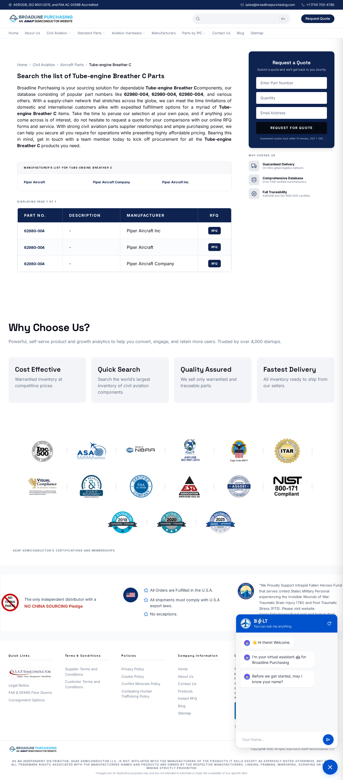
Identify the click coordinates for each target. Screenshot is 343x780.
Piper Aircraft (34, 182)
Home (13, 33)
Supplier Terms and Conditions (81, 671)
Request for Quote (291, 128)
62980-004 (34, 231)
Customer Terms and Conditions (82, 684)
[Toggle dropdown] (69, 33)
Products (185, 691)
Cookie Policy (132, 676)
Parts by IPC (192, 33)
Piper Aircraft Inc (175, 182)
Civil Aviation (57, 33)
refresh (329, 623)
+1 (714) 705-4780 (320, 5)
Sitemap (257, 33)
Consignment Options (27, 700)
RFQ (214, 231)
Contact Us (221, 33)
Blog (240, 33)
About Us (32, 33)
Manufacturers (164, 33)
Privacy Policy (132, 669)
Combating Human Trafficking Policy (136, 694)
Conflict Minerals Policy (140, 684)
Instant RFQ (187, 698)
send (328, 740)
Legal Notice (19, 685)
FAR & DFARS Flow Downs (30, 692)
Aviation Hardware (126, 33)
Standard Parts (89, 33)
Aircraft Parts (72, 64)
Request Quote (317, 18)
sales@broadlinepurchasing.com (270, 5)
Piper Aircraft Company (111, 182)
